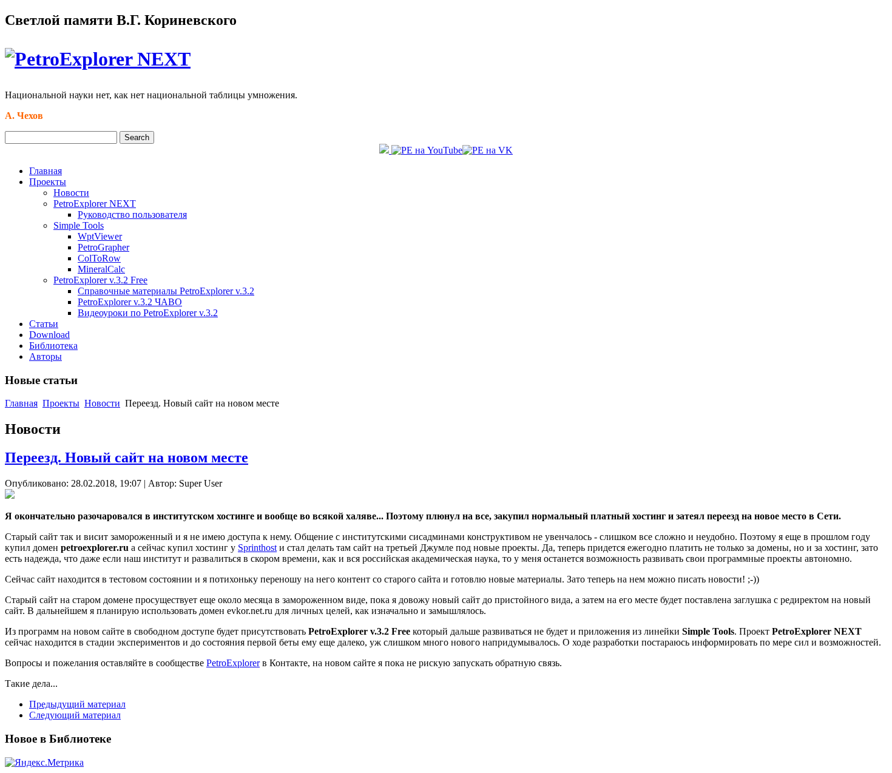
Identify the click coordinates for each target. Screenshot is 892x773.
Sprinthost (257, 547)
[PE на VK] (487, 150)
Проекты (47, 182)
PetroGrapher (103, 247)
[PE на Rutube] (385, 150)
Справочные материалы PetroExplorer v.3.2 (166, 291)
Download (49, 334)
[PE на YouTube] (426, 150)
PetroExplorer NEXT (94, 203)
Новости (71, 192)
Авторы (45, 356)
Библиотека (53, 345)
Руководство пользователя (132, 214)
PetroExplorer (233, 663)
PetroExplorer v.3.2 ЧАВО (130, 302)
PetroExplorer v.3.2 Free (100, 280)
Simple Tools (78, 225)
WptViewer (100, 236)
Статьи (43, 324)
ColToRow (99, 258)
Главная (45, 171)
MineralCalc (101, 269)
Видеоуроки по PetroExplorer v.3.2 (148, 313)
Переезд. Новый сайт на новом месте (126, 457)
